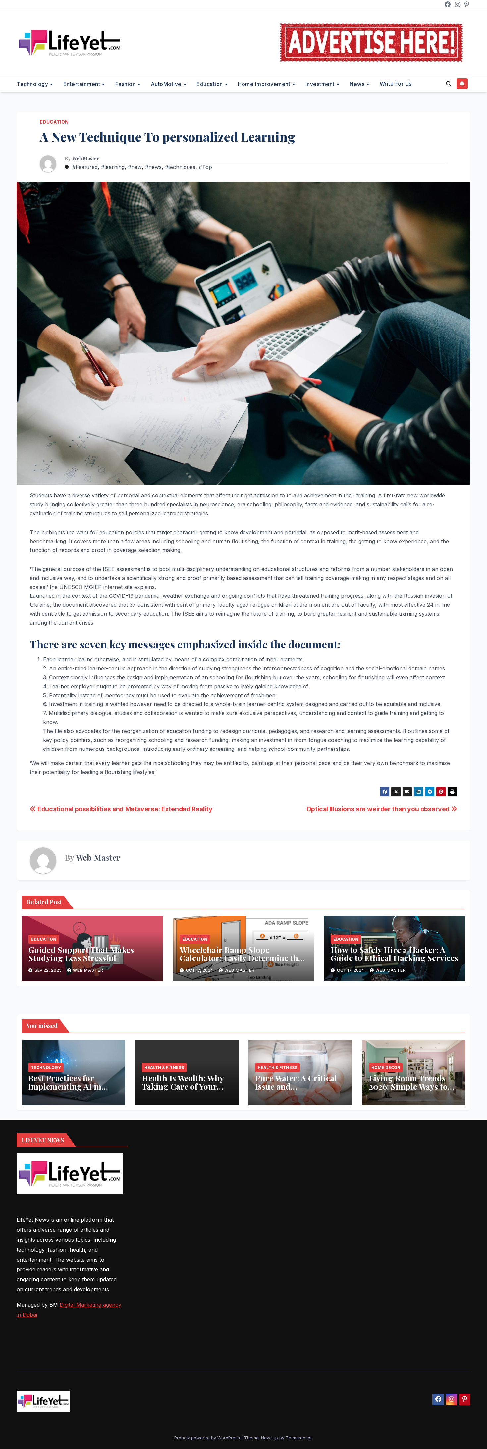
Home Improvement (265, 84)
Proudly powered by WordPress (207, 1437)
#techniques (180, 167)
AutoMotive (167, 84)
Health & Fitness (164, 1067)
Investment (320, 84)
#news (153, 167)
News (358, 84)
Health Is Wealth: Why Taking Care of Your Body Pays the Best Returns (183, 1090)
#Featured (85, 167)
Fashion (126, 84)
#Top (205, 167)
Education (210, 84)
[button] (448, 83)
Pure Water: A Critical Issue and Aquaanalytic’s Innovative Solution (296, 1090)
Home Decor (385, 1067)
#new (135, 167)
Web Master (85, 159)
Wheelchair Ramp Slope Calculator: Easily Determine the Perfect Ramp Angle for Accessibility (241, 962)
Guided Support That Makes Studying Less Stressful (81, 953)
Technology (33, 84)
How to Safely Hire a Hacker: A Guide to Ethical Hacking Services (394, 953)
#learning (113, 167)
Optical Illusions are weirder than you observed (378, 809)
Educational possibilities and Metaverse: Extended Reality (124, 809)
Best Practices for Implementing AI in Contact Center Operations (64, 1090)
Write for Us (396, 83)
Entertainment (82, 84)
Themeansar (299, 1437)
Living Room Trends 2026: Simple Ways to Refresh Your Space (408, 1086)
